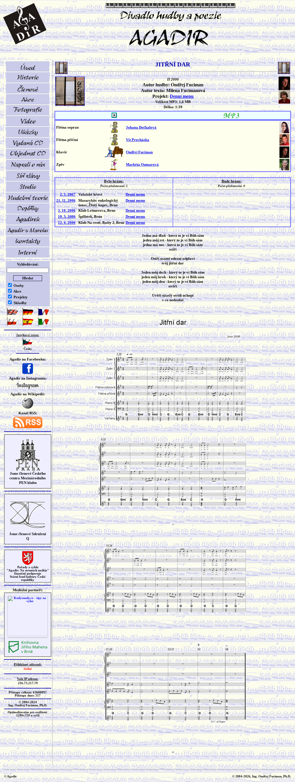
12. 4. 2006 (66, 222)
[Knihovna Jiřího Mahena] (27, 652)
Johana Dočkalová (141, 127)
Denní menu (182, 96)
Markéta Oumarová (142, 164)
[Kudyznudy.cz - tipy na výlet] (27, 635)
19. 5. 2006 (66, 216)
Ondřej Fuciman (139, 152)
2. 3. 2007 (67, 194)
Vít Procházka (137, 140)
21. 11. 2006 (65, 200)
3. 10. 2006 (66, 210)
